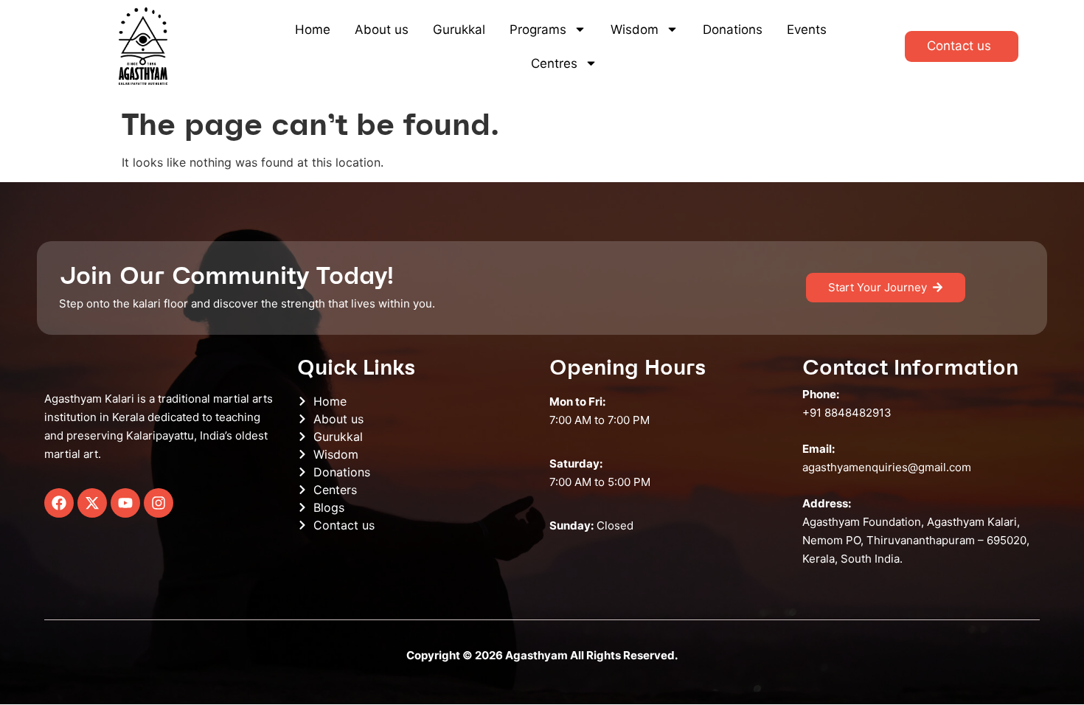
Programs (538, 29)
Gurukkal (459, 29)
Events (807, 29)
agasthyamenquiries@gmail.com (886, 467)
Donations (732, 29)
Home (312, 29)
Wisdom (635, 29)
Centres (554, 63)
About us (382, 29)
